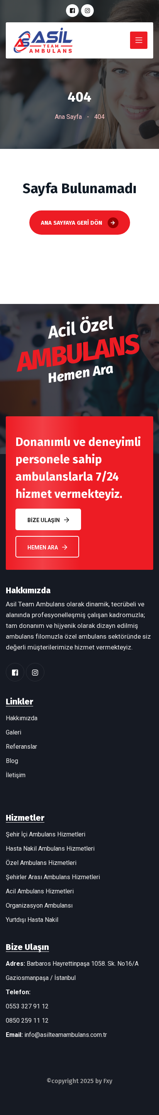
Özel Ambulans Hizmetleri (41, 862)
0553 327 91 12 (27, 1006)
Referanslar (21, 746)
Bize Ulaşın (43, 520)
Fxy (107, 1081)
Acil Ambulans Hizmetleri (40, 891)
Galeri (13, 732)
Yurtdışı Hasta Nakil (32, 919)
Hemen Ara (42, 547)
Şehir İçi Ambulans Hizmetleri (45, 834)
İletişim (15, 775)
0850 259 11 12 (27, 1020)
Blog (12, 760)
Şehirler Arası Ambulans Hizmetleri (53, 877)
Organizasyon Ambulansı (39, 905)
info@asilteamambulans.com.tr (65, 1034)
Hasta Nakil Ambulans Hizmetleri (50, 848)
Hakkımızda (21, 718)
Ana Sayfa (68, 116)
